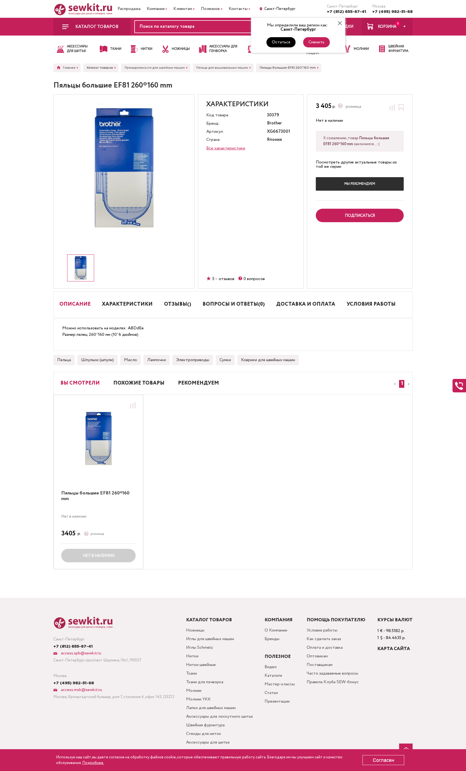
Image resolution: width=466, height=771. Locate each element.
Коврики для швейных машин (268, 360)
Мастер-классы (280, 684)
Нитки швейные (201, 665)
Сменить (316, 42)
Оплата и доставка (325, 647)
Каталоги (273, 675)
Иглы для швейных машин (210, 639)
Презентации (277, 701)
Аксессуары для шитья (207, 742)
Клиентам (182, 9)
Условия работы (322, 630)
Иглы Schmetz (199, 647)
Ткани (191, 673)
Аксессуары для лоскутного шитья (219, 716)
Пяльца (64, 360)
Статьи (271, 693)
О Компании (276, 630)
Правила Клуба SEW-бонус (333, 682)
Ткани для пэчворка (204, 682)
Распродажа (129, 9)
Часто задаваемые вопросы (332, 673)
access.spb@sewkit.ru (80, 653)
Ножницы (195, 630)
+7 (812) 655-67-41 (346, 11)
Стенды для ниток (203, 734)
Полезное (210, 9)
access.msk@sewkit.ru (81, 690)
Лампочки (156, 360)
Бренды (272, 639)
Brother (274, 123)
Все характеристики (225, 148)
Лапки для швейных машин (211, 708)
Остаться (281, 42)
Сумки (225, 360)
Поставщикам (320, 665)
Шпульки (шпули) (97, 360)
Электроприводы (192, 360)
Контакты (238, 9)
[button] (402, 384)
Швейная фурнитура (205, 725)
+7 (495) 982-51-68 (392, 11)
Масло (130, 360)
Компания (156, 9)
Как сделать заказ (324, 639)
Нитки (192, 656)
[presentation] (393, 384)
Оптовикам (317, 656)
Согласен (383, 760)
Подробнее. (93, 763)
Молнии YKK (198, 699)
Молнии (193, 691)
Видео (271, 667)
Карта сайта (393, 649)
